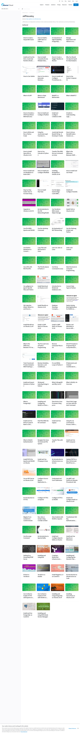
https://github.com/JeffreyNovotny (33, 19)
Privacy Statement (24, 731)
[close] (19, 8)
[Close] (78, 728)
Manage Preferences (72, 728)
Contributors (31, 12)
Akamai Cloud (25, 12)
